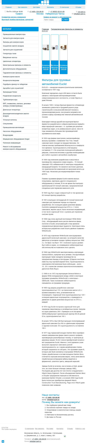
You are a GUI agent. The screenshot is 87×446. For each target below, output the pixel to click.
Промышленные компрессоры (14, 34)
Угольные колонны (10, 120)
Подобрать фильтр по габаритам (15, 84)
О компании (64, 7)
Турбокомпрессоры (10, 100)
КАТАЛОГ (7, 29)
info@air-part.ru (53, 399)
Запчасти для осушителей (12, 50)
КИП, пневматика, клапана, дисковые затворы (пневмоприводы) (17, 105)
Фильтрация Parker (10, 92)
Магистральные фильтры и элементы (17, 65)
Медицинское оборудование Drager (16, 139)
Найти (66, 19)
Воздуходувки (8, 135)
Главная (9, 7)
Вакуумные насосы (10, 57)
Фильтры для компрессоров (13, 42)
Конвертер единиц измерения (14, 17)
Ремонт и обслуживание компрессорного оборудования (14, 148)
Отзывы (78, 7)
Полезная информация (11, 143)
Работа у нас (80, 429)
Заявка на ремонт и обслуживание (57, 17)
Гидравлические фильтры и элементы (17, 73)
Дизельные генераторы (11, 110)
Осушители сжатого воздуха (13, 46)
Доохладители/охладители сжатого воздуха (16, 115)
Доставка (36, 7)
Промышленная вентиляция (13, 127)
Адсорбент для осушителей (13, 88)
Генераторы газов (9, 53)
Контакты (50, 7)
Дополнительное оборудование (15, 69)
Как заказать (22, 7)
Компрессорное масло (11, 77)
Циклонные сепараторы (12, 61)
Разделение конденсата (12, 96)
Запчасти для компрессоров (13, 38)
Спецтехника (8, 124)
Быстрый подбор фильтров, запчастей (17, 19)
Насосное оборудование (12, 131)
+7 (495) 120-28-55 (52, 397)
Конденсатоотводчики (11, 80)
